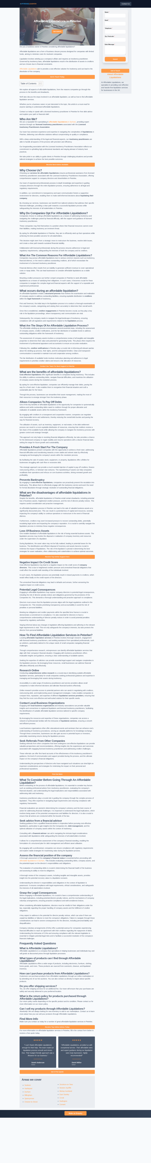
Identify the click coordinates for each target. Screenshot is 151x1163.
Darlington (63, 1101)
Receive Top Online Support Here (57, 557)
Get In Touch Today (57, 77)
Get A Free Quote (57, 1072)
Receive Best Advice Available (57, 164)
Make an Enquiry (75, 1113)
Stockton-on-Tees (66, 1084)
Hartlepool (28, 1088)
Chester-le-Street (31, 1102)
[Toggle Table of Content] (39, 83)
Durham (27, 1092)
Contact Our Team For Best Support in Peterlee (57, 366)
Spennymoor (29, 1098)
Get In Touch (115, 71)
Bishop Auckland (66, 1091)
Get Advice (57, 31)
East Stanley (64, 1094)
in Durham (62, 122)
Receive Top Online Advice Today (57, 1027)
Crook (62, 1098)
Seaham (27, 1085)
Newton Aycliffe (65, 1088)
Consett (62, 1104)
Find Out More (57, 774)
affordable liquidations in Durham (32, 861)
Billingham (28, 1095)
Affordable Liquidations (28, 69)
